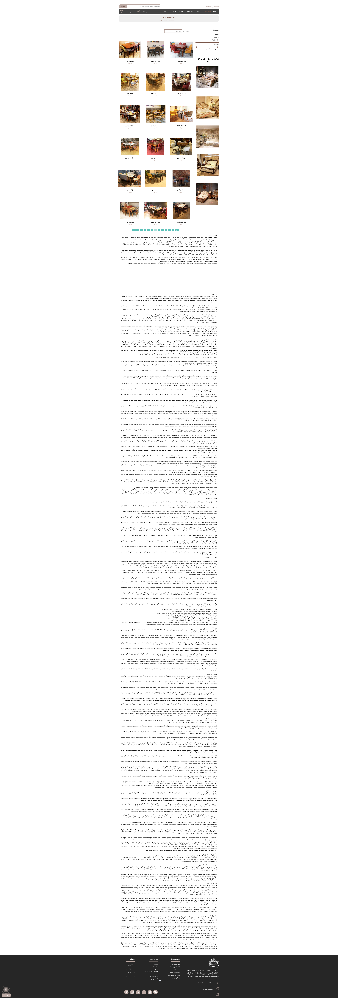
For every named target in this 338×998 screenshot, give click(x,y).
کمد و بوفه (216, 40)
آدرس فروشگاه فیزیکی (129, 977)
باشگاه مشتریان (131, 973)
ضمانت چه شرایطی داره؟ (174, 975)
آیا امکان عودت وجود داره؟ (174, 978)
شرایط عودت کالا (154, 976)
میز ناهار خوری (215, 39)
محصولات (207, 11)
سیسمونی (216, 36)
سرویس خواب (215, 33)
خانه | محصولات (173, 20)
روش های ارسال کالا (153, 969)
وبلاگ (164, 11)
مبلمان (217, 34)
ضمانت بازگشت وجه (130, 969)
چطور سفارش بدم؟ (175, 964)
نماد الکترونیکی (131, 965)
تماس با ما (172, 11)
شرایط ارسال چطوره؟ (175, 967)
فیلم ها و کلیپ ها (193, 11)
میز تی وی (216, 37)
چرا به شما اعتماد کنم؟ (175, 972)
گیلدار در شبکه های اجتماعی (151, 971)
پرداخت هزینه (176, 970)
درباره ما (182, 11)
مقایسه (188, 38)
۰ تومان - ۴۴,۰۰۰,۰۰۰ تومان (212, 49)
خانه (214, 11)
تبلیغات (156, 974)
